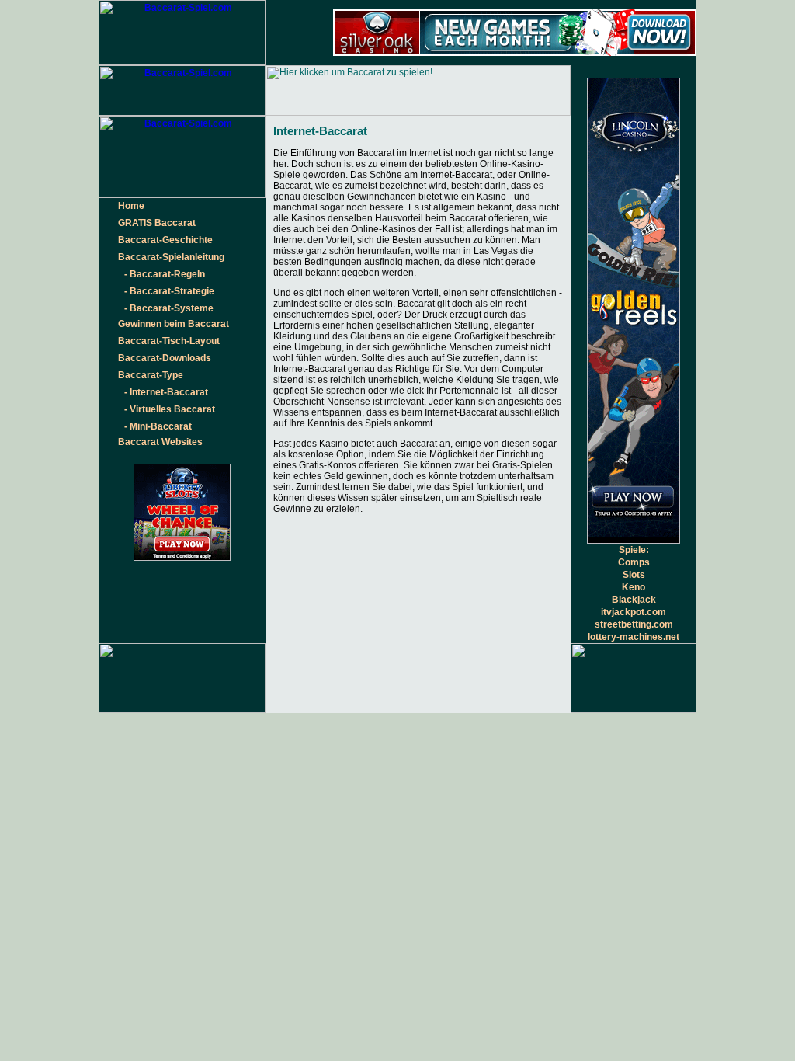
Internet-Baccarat (169, 392)
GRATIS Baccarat (157, 222)
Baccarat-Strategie (172, 291)
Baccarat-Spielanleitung (171, 257)
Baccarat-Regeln (167, 274)
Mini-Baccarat (161, 426)
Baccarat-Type (150, 375)
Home (131, 205)
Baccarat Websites (160, 442)
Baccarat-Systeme (172, 308)
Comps (634, 562)
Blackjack (634, 599)
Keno (633, 587)
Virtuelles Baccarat (172, 409)
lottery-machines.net (633, 636)
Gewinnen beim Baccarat (173, 323)
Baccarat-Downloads (164, 358)
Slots (634, 574)
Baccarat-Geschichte (165, 240)
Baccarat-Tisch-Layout (169, 341)
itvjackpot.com (633, 612)
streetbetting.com (634, 624)
